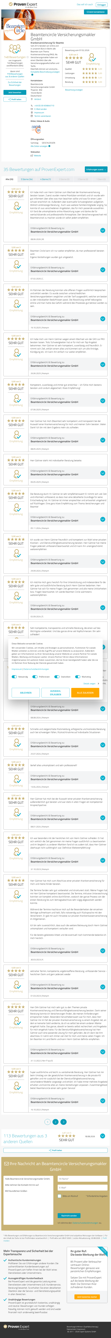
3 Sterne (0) (64, 179)
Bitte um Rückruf (70, 1196)
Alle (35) (9, 179)
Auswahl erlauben (55, 692)
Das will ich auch (85, 4)
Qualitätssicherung (90, 1326)
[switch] (35, 676)
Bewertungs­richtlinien (75, 1326)
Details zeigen (90, 683)
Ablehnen (26, 692)
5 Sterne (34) (27, 179)
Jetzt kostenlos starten (87, 1296)
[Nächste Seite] (63, 1122)
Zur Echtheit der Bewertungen (15, 83)
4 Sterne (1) (45, 179)
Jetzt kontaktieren (97, 11)
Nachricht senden (69, 1215)
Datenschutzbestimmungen (36, 669)
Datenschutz (71, 1329)
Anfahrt (37, 99)
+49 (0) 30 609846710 (44, 105)
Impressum (17, 669)
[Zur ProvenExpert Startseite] (23, 5)
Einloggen (101, 4)
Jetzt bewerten (15, 92)
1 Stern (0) (101, 179)
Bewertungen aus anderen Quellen (14, 75)
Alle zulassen (85, 692)
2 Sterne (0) (83, 179)
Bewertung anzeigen (74, 89)
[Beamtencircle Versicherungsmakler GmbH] (14, 29)
